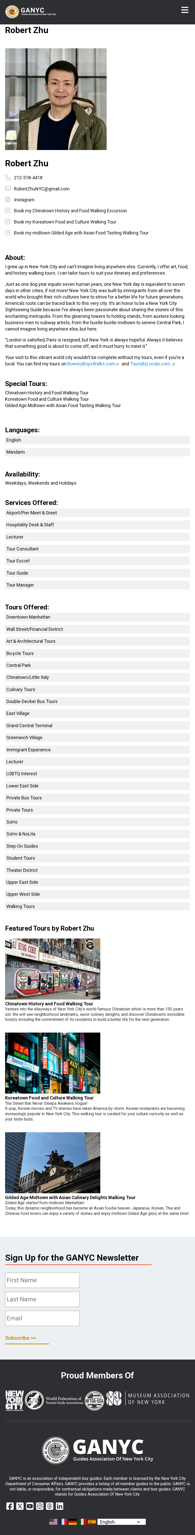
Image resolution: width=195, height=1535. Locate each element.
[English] (53, 1522)
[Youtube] (30, 1506)
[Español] (92, 1522)
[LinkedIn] (59, 1506)
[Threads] (49, 1506)
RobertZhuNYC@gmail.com (42, 188)
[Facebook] (10, 1506)
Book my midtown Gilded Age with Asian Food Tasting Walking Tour (81, 232)
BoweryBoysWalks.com (91, 363)
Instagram (24, 199)
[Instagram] (39, 1506)
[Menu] (185, 10)
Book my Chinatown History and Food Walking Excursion (70, 210)
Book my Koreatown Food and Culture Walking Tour (65, 222)
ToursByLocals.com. (150, 363)
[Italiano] (82, 1522)
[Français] (63, 1522)
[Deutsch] (73, 1522)
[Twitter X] (20, 1506)
